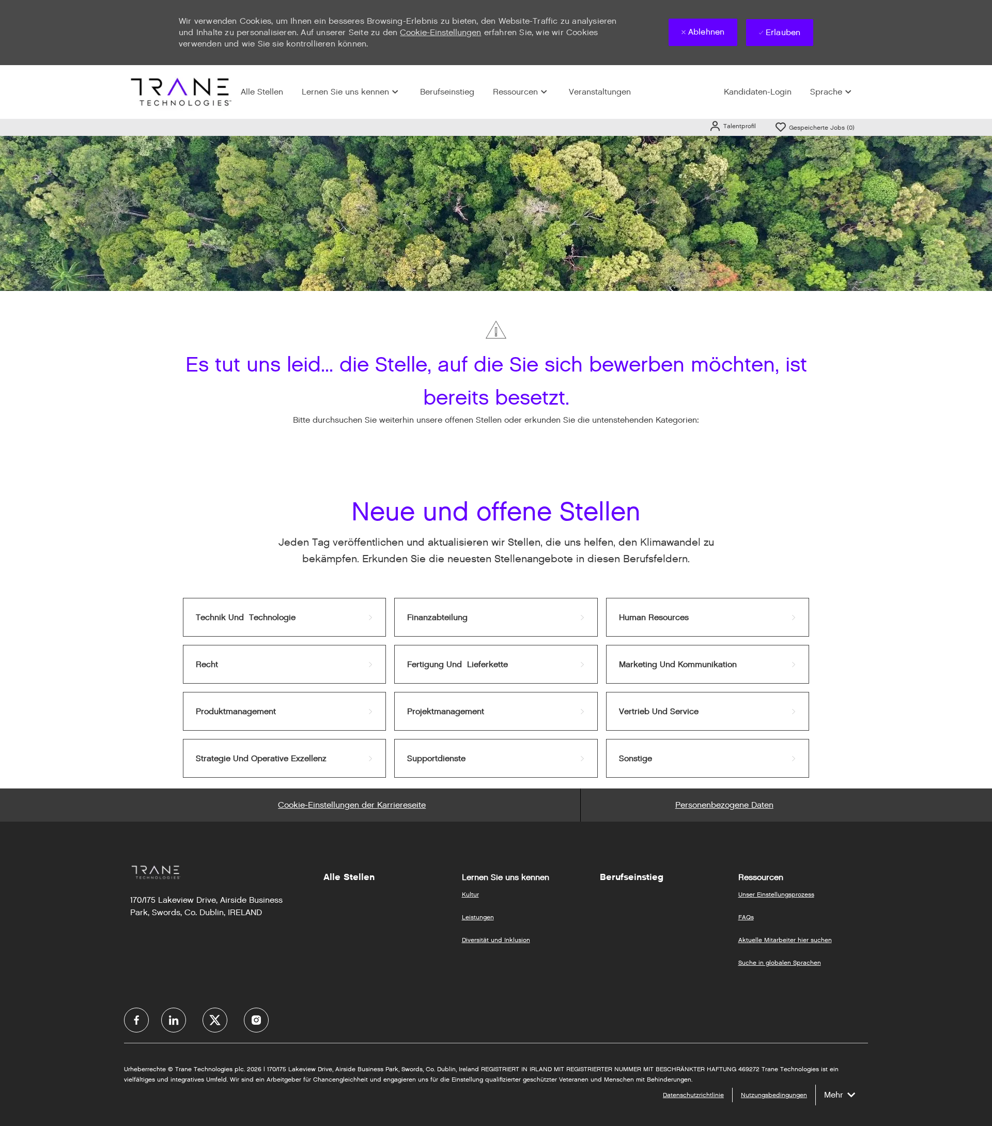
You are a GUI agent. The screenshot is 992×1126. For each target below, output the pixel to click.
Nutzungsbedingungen (774, 1095)
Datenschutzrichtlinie (693, 1095)
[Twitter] (215, 1020)
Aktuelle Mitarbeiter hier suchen (785, 940)
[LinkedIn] (173, 1020)
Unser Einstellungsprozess (776, 894)
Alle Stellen (262, 92)
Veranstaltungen (600, 92)
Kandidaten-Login (758, 92)
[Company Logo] (179, 91)
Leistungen (478, 917)
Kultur (470, 894)
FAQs (746, 917)
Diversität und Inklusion (496, 940)
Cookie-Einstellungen (440, 32)
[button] (732, 126)
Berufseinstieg (447, 92)
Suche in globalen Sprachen (779, 962)
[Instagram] (256, 1020)
